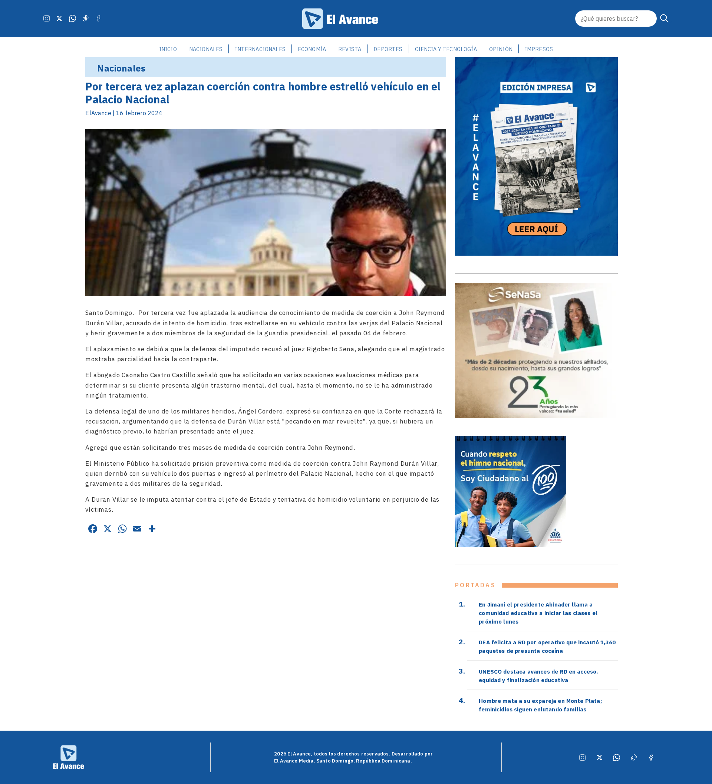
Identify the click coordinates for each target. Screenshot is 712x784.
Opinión (500, 49)
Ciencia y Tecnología (446, 49)
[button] (664, 18)
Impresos (539, 49)
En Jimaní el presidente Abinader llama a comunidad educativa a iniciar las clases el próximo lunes (538, 613)
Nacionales (206, 49)
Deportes (387, 49)
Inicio (168, 49)
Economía (312, 49)
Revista (349, 49)
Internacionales (260, 49)
